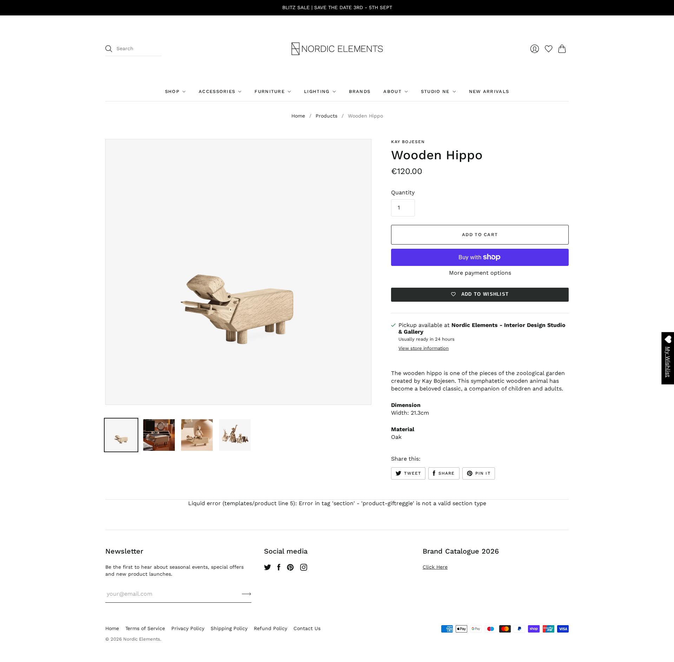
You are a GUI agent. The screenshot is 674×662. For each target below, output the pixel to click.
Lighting (316, 91)
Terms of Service (145, 628)
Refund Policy (270, 628)
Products (326, 116)
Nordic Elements (141, 639)
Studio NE (435, 91)
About (392, 91)
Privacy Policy (187, 628)
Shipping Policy (229, 628)
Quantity (403, 192)
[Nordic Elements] (337, 48)
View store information (423, 348)
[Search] (108, 48)
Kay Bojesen (408, 141)
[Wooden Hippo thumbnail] (121, 435)
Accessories (217, 91)
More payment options (480, 272)
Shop (172, 91)
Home (298, 116)
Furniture (270, 91)
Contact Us (307, 628)
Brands (360, 91)
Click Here (435, 567)
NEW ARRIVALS (489, 91)
